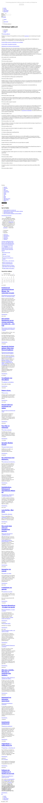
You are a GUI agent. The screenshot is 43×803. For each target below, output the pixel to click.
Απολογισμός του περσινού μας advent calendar (13, 211)
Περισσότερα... (4, 314)
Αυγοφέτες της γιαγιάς (6, 570)
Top (2, 794)
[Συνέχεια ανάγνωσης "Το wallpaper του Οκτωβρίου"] (8, 382)
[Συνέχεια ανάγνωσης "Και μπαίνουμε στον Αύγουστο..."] (8, 461)
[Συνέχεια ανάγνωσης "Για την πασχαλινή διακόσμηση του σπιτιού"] (8, 646)
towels (5, 194)
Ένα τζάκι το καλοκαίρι (5, 426)
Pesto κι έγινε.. (6, 390)
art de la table (6, 191)
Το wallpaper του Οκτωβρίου (7, 378)
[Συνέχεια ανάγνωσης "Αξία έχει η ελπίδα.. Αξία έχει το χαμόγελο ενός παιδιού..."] (8, 678)
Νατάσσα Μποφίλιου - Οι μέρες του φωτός (8, 606)
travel (10, 249)
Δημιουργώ (6, 21)
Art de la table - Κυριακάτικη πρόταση (9, 44)
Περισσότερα (21, 5)
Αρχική (4, 8)
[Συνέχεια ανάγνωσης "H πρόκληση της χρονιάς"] (7, 591)
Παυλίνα (10, 782)
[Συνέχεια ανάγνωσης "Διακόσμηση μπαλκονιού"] (7, 726)
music (6, 246)
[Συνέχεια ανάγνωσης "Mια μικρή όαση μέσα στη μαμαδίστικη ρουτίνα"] (8, 534)
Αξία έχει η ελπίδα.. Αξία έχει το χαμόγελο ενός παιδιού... (8, 672)
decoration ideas (5, 242)
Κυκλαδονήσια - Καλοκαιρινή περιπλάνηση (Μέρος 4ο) (8, 489)
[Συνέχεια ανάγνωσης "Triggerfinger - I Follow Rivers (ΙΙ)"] (8, 747)
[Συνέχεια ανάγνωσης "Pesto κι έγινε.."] (5, 392)
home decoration (5, 245)
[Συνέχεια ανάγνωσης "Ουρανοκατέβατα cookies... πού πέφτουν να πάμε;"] (8, 631)
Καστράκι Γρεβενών (5, 360)
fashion (3, 243)
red (4, 195)
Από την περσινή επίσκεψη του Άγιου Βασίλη (12, 213)
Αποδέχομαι (21, 4)
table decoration (7, 198)
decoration (6, 190)
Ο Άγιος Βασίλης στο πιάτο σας (10, 210)
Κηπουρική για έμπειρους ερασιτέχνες (6, 699)
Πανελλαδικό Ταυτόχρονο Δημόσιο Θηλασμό (7, 541)
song (6, 248)
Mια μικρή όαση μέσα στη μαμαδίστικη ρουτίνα (7, 528)
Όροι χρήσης (6, 10)
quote (12, 246)
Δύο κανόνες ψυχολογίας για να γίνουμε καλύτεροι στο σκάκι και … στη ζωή (8, 322)
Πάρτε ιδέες (11, 222)
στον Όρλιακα (4, 364)
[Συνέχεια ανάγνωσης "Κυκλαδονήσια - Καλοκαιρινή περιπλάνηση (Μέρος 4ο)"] (8, 496)
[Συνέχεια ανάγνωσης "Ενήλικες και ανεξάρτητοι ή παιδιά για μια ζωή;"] (8, 777)
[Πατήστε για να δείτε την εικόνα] (6, 34)
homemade (10, 245)
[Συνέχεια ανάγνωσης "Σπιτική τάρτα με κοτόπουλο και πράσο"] (8, 411)
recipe (3, 248)
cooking (7, 241)
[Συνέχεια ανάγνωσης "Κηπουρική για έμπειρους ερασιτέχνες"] (8, 704)
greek (6, 243)
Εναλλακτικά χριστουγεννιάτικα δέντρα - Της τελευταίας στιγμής (8, 290)
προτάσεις (5, 227)
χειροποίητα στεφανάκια (27, 110)
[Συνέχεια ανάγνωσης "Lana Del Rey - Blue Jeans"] (7, 514)
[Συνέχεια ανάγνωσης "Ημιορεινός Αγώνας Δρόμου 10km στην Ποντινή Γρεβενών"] (8, 353)
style (12, 248)
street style (9, 248)
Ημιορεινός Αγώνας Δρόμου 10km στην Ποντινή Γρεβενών (8, 348)
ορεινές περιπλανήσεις (9, 356)
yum (12, 249)
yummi (3, 250)
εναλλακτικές (4, 517)
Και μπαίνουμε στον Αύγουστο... (8, 458)
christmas (6, 188)
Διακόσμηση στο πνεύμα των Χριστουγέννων (10, 46)
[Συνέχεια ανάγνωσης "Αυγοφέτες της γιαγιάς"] (6, 573)
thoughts (7, 249)
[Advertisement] (10, 177)
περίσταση (27, 36)
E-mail (5, 32)
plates (5, 192)
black (5, 197)
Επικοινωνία (5, 11)
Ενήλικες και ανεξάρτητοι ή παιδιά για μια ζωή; (8, 771)
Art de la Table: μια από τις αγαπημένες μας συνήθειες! (12, 42)
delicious (10, 242)
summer (3, 249)
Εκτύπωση (6, 30)
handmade (9, 243)
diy (12, 242)
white (5, 196)
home (5, 201)
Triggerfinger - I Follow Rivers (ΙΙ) (7, 744)
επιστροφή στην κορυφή (6, 215)
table (5, 189)
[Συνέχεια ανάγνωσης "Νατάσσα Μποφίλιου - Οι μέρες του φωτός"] (8, 610)
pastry (9, 246)
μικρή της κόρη (7, 780)
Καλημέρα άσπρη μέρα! (8, 212)
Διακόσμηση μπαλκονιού (6, 723)
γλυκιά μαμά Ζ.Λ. (11, 779)
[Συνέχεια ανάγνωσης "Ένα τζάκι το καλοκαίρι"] (6, 429)
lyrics (3, 246)
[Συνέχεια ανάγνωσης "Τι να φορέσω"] (5, 759)
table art (5, 187)
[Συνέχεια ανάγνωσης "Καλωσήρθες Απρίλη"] (6, 623)
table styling (6, 199)
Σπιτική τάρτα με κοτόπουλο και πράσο (7, 406)
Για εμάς (5, 9)
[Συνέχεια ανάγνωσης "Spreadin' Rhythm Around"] (7, 447)
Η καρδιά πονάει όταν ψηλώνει (7, 618)
